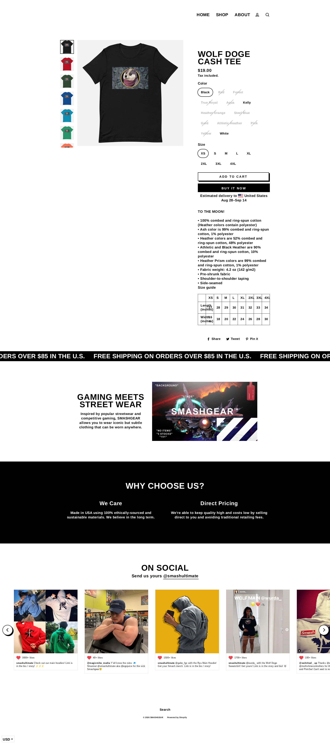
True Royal (209, 102)
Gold (204, 123)
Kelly (247, 102)
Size (201, 144)
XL (249, 153)
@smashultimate (181, 576)
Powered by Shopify (177, 717)
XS (203, 153)
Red (221, 92)
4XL (233, 163)
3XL (219, 163)
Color (202, 83)
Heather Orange (213, 113)
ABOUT (242, 14)
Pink (254, 123)
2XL (204, 163)
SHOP (222, 14)
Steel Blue (242, 113)
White (224, 133)
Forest (238, 92)
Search (165, 709)
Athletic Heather (229, 123)
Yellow (206, 133)
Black (205, 92)
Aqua (230, 102)
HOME (203, 14)
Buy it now (234, 188)
